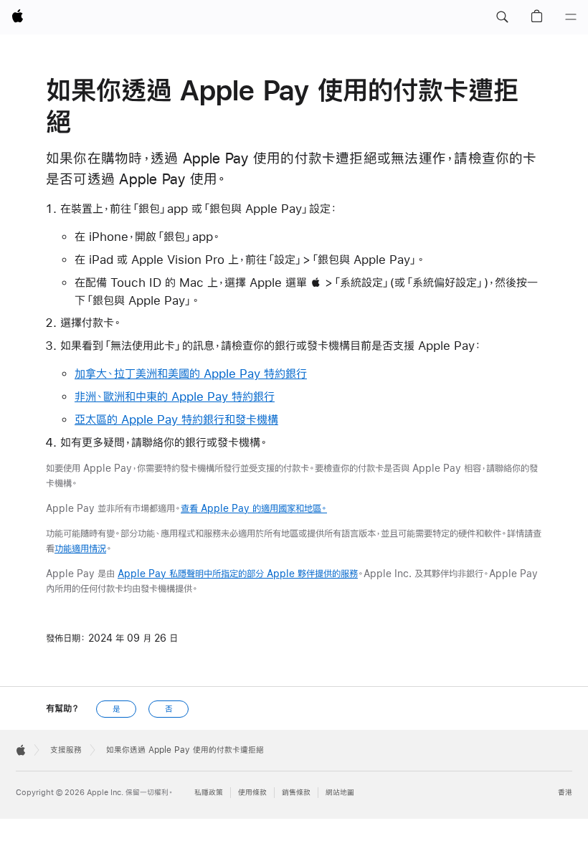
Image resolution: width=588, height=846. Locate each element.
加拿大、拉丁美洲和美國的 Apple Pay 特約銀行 (191, 373)
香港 (565, 793)
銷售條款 (296, 793)
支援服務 (66, 750)
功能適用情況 (80, 548)
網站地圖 (340, 793)
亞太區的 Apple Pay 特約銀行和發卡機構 (176, 419)
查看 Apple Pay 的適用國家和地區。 (254, 508)
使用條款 (252, 793)
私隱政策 (208, 793)
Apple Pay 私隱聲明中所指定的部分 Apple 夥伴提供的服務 (238, 574)
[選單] (571, 17)
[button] (502, 17)
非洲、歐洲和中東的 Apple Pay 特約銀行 (175, 396)
